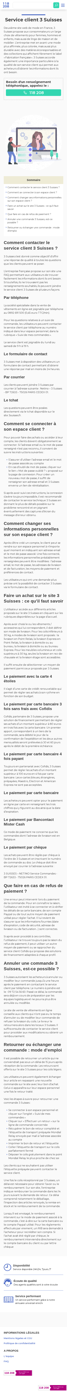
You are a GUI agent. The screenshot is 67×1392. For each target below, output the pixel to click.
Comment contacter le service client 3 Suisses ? (33, 187)
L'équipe (9, 1356)
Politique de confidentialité (19, 1343)
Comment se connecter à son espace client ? (32, 192)
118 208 (36, 92)
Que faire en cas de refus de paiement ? (29, 214)
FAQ (6, 1361)
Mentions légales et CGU (18, 1338)
